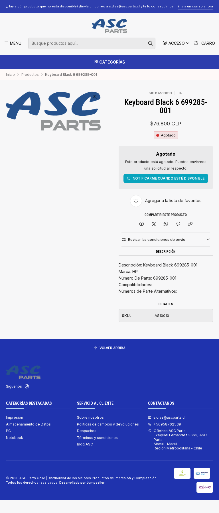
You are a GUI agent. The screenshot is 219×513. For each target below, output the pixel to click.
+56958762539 (167, 424)
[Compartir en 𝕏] (153, 224)
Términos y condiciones (97, 437)
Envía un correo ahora (195, 6)
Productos (30, 74)
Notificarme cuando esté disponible (168, 178)
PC (8, 431)
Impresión (14, 417)
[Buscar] (150, 43)
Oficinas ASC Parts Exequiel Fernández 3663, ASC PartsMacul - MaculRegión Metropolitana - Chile (180, 439)
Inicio (10, 74)
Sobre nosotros (90, 417)
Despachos (86, 431)
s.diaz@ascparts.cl (169, 417)
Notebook (14, 437)
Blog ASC (85, 444)
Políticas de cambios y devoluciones (108, 424)
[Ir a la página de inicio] (109, 26)
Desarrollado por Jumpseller (81, 482)
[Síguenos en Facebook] (26, 386)
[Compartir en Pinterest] (178, 224)
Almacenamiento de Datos (28, 424)
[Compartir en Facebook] (141, 224)
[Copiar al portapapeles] (190, 224)
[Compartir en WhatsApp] (166, 224)
